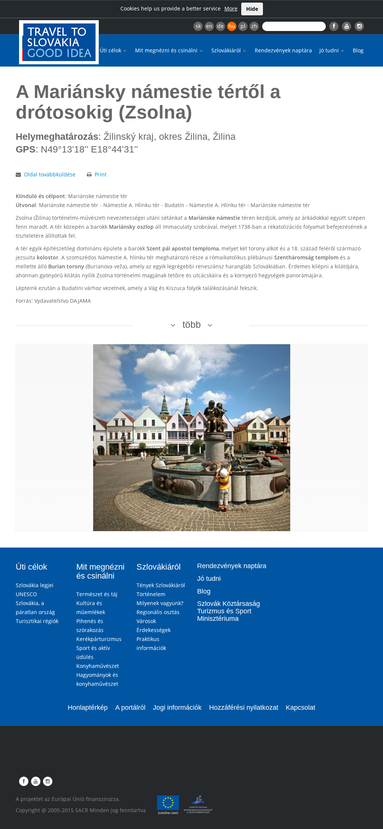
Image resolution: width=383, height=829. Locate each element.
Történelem (151, 594)
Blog (358, 50)
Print (101, 174)
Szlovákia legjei (34, 585)
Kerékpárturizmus (99, 638)
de (220, 26)
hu (232, 26)
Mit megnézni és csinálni (167, 50)
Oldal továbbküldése (50, 174)
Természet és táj (96, 594)
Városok (146, 621)
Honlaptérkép (88, 707)
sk (198, 26)
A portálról (130, 707)
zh (254, 26)
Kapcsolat (300, 707)
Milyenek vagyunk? (160, 603)
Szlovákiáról (226, 50)
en (209, 26)
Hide (252, 8)
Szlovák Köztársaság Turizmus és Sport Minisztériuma (228, 611)
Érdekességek (154, 630)
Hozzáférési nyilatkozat (243, 707)
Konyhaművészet (97, 665)
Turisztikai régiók (37, 621)
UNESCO (26, 594)
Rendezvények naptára (283, 50)
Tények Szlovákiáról (161, 585)
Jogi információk (177, 707)
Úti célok (111, 50)
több (192, 324)
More (231, 8)
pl (242, 26)
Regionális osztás (158, 612)
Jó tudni (329, 50)
